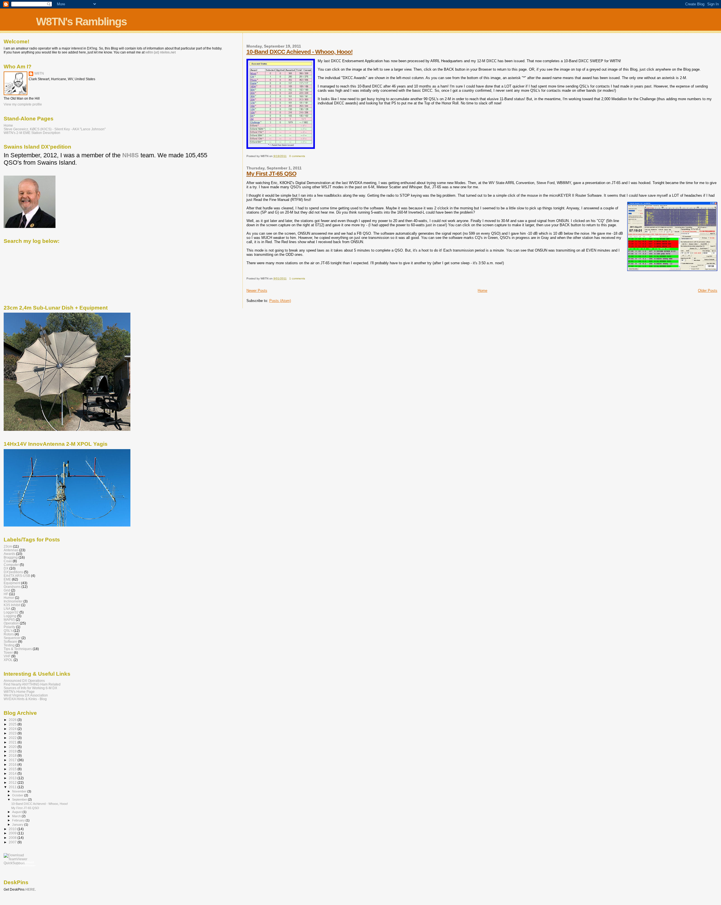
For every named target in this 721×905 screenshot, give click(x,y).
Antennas (11, 550)
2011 (13, 787)
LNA (7, 608)
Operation (11, 623)
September (20, 799)
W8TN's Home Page (19, 691)
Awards (9, 553)
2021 (13, 742)
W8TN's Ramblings (81, 21)
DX (6, 568)
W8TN (39, 73)
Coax (8, 561)
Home (482, 290)
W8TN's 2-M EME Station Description (32, 133)
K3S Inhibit (12, 605)
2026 (13, 720)
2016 (13, 764)
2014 (13, 773)
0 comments (297, 156)
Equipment (12, 583)
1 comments (297, 278)
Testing (9, 645)
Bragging (11, 557)
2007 (13, 842)
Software (10, 641)
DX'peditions (13, 572)
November (19, 791)
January (18, 824)
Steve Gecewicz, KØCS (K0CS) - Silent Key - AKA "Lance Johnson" (55, 129)
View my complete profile (23, 104)
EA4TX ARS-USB (17, 575)
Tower (8, 652)
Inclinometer (13, 601)
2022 (13, 738)
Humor (9, 597)
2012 (13, 782)
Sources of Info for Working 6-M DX (30, 688)
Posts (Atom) (280, 301)
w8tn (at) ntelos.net (160, 52)
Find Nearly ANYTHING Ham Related (32, 684)
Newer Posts (256, 290)
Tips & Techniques (18, 649)
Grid (7, 590)
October (18, 795)
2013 (13, 778)
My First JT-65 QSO (271, 173)
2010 (13, 829)
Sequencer (12, 638)
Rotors (9, 634)
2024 (13, 729)
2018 (13, 755)
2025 (13, 724)
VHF (7, 656)
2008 (13, 837)
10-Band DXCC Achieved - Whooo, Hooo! (299, 51)
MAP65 (9, 619)
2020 (13, 747)
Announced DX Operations (24, 680)
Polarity (9, 627)
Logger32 (11, 612)
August (17, 812)
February (19, 820)
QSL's (8, 630)
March (17, 816)
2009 (13, 833)
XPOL (8, 660)
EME (7, 579)
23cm (8, 546)
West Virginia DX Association (26, 695)
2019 (13, 751)
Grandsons (12, 586)
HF (6, 594)
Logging (10, 616)
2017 (13, 760)
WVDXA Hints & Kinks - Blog (25, 699)
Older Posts (707, 290)
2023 (13, 733)
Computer (11, 564)
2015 (13, 769)
